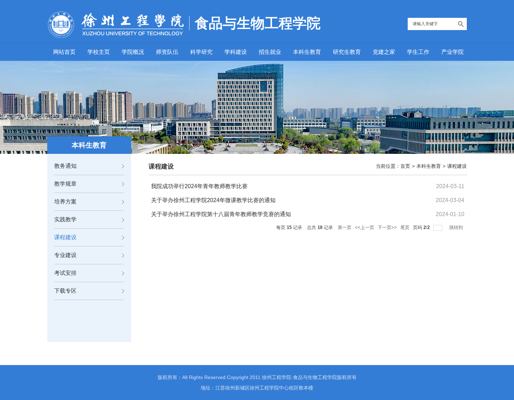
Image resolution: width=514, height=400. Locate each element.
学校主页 (98, 52)
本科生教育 (307, 52)
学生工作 (418, 52)
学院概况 (133, 52)
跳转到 (456, 227)
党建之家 (384, 52)
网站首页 (64, 52)
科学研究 (201, 52)
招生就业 (270, 52)
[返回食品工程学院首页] (116, 26)
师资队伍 (167, 52)
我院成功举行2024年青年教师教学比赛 (199, 186)
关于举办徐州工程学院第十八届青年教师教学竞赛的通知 (221, 214)
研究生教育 (347, 52)
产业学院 (452, 52)
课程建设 (457, 166)
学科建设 (235, 52)
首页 (405, 166)
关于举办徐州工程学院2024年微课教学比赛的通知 (213, 200)
